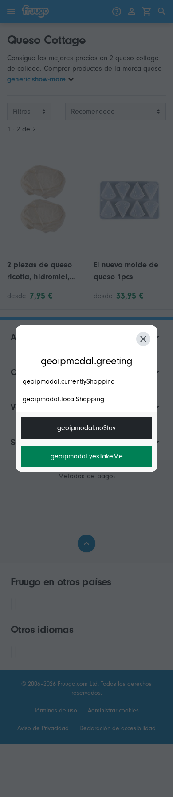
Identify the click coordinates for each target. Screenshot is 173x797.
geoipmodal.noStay (86, 428)
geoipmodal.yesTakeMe (87, 456)
